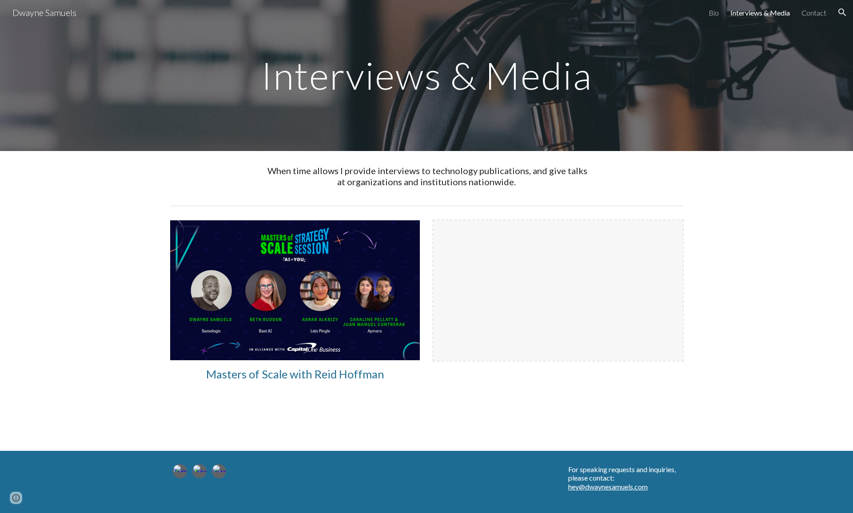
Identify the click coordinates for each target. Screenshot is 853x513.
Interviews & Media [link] (760, 12)
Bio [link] (714, 12)
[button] (842, 12)
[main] (426, 75)
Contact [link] (813, 12)
